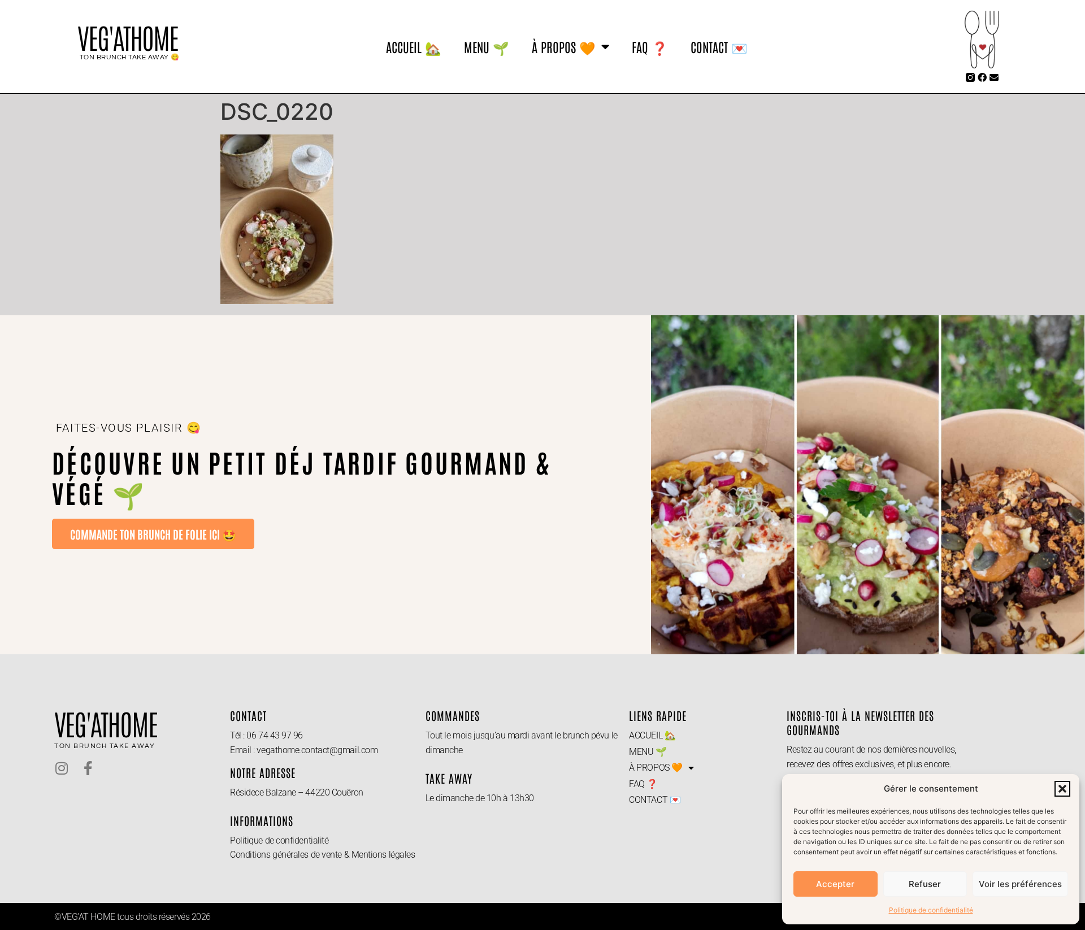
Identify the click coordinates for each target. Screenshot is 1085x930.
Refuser (925, 884)
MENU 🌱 (486, 46)
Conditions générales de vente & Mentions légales (322, 854)
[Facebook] (982, 77)
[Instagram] (61, 768)
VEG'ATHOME (127, 37)
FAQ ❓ (650, 46)
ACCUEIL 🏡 (413, 46)
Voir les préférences (1020, 884)
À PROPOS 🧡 (564, 46)
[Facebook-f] (88, 768)
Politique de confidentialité (931, 910)
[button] (1062, 788)
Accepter (835, 884)
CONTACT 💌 (719, 46)
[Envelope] (994, 77)
